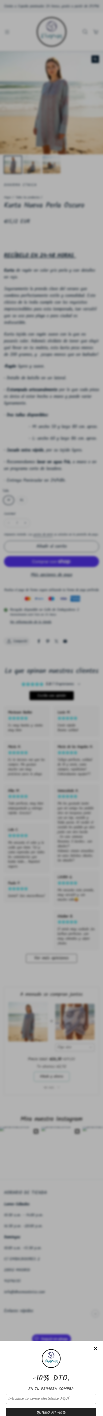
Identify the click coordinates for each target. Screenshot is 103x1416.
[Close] (95, 1348)
